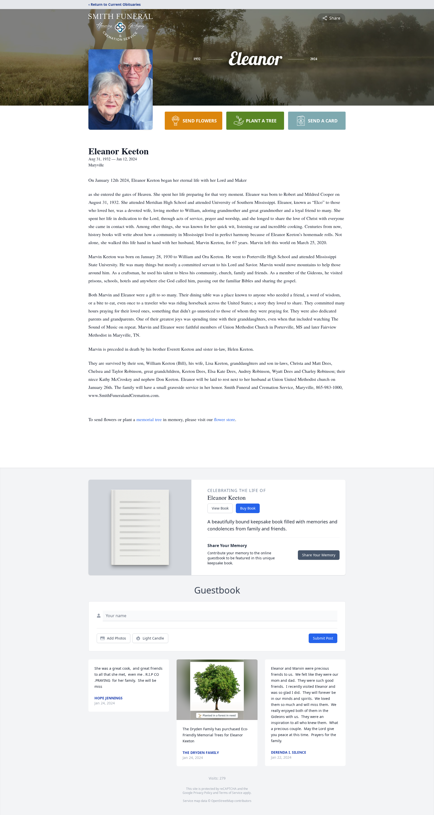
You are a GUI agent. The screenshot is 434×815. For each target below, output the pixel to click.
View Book (220, 508)
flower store (224, 419)
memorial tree (149, 419)
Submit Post (323, 638)
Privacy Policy (202, 793)
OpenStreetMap (222, 801)
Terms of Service (230, 793)
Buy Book (247, 508)
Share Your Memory (318, 555)
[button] (217, 689)
